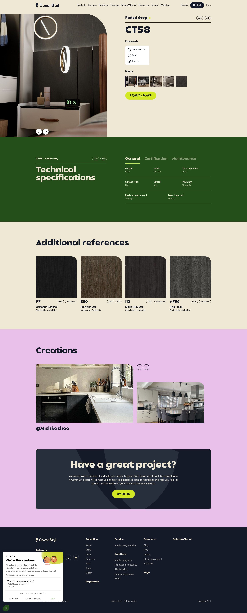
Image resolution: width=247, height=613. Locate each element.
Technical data (139, 49)
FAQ (146, 550)
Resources (150, 539)
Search (184, 5)
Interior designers (123, 560)
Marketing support (153, 559)
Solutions (120, 554)
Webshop (165, 5)
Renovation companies (126, 564)
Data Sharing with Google (18, 584)
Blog (146, 545)
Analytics (11, 587)
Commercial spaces (124, 574)
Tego (147, 573)
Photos (135, 61)
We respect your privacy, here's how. (20, 575)
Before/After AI (128, 5)
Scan (134, 55)
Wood (89, 545)
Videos (147, 554)
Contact (197, 5)
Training (115, 5)
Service (119, 539)
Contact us (123, 494)
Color (88, 554)
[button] (6, 608)
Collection (92, 539)
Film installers (121, 569)
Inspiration (92, 582)
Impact (155, 5)
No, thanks (13, 598)
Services (92, 5)
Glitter (89, 573)
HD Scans (148, 563)
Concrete (90, 559)
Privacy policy (130, 601)
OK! (53, 598)
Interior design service (125, 545)
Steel (88, 563)
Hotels (118, 578)
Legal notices (116, 601)
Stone (88, 550)
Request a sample (140, 95)
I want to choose (32, 598)
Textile (89, 568)
